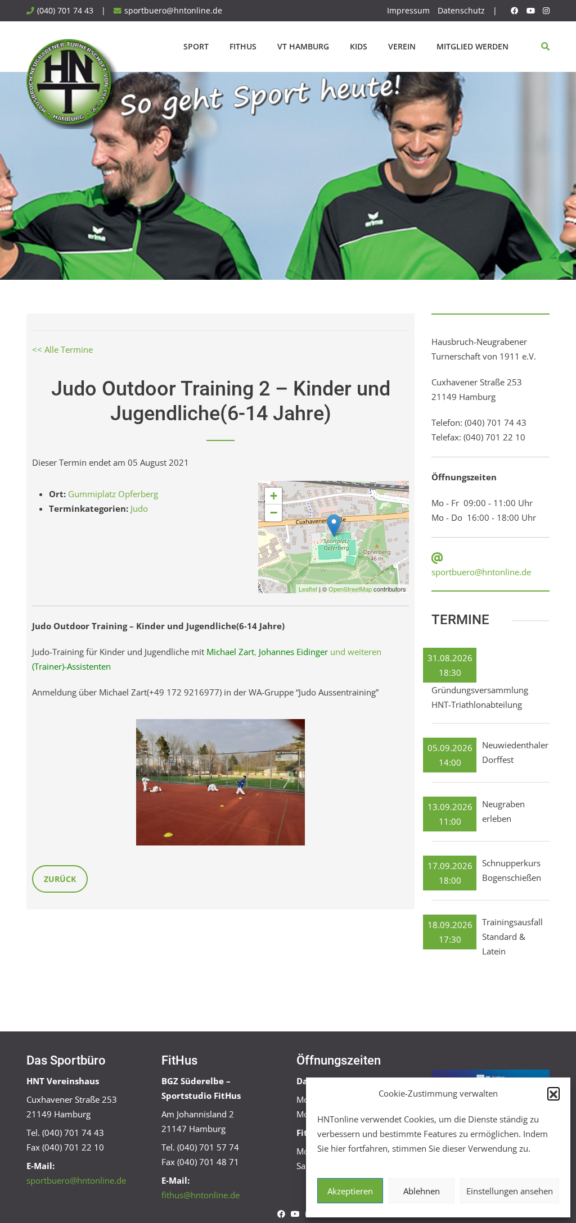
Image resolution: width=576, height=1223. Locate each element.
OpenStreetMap (350, 588)
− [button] (273, 513)
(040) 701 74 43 (65, 11)
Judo (139, 508)
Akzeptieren (350, 1191)
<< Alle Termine (62, 349)
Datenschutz (461, 11)
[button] (553, 1093)
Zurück (60, 879)
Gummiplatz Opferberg (113, 493)
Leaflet (308, 588)
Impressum (408, 11)
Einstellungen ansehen (509, 1191)
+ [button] (273, 496)
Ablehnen (421, 1191)
